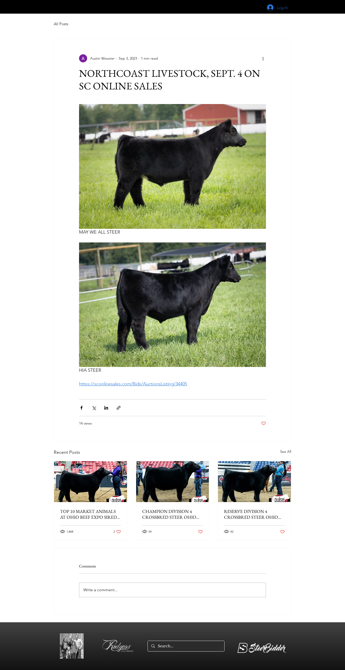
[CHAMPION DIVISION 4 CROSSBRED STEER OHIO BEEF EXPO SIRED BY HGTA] (172, 481)
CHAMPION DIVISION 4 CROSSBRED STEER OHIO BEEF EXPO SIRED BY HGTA (170, 514)
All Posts (61, 23)
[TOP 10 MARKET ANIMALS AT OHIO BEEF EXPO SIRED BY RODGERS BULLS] (90, 481)
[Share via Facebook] (81, 407)
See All (285, 451)
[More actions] (263, 58)
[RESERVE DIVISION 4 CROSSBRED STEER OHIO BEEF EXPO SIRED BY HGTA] (254, 481)
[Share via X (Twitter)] (93, 407)
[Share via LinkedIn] (106, 407)
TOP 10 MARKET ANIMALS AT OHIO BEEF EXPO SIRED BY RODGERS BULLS (88, 514)
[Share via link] (118, 407)
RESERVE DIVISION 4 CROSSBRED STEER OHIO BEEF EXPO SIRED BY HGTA (252, 514)
